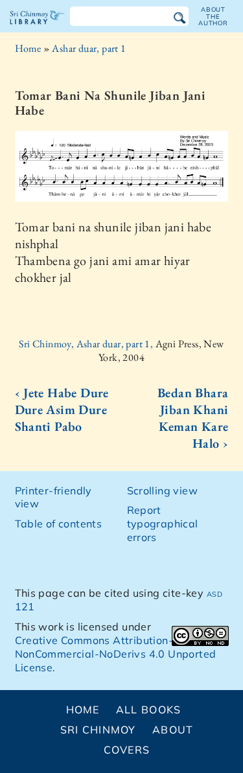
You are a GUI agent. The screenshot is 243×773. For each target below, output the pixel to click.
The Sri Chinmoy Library (37, 28)
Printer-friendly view (53, 497)
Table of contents (58, 523)
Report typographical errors (162, 523)
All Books (148, 709)
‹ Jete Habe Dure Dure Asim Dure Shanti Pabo (62, 409)
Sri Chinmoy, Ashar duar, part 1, (87, 344)
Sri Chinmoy (98, 729)
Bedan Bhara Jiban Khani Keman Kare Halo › (192, 418)
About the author (213, 16)
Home (28, 48)
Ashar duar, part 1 (89, 48)
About (172, 729)
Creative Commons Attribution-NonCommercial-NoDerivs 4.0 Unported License (115, 654)
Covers (127, 749)
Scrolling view (162, 490)
